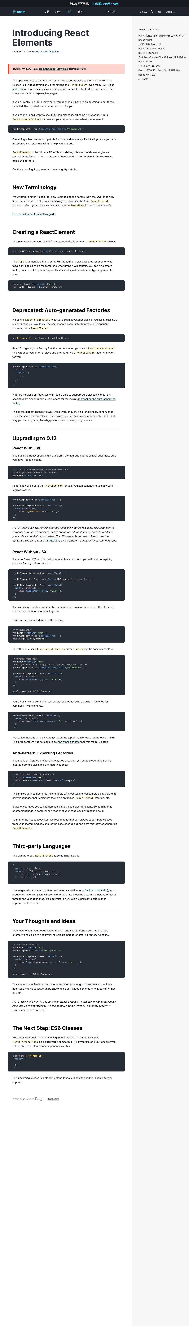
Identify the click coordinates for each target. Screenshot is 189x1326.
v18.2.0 (143, 11)
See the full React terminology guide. (34, 214)
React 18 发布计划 (148, 53)
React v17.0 (145, 61)
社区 (80, 11)
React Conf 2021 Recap (151, 48)
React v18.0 (145, 40)
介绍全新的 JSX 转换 (149, 66)
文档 (46, 11)
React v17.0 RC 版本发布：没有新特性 (159, 70)
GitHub (169, 11)
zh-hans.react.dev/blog (53, 68)
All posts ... (144, 79)
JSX (49, 455)
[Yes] (36, 1098)
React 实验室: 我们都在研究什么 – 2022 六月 (162, 35)
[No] (40, 1098)
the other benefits (69, 741)
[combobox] (122, 12)
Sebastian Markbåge (47, 51)
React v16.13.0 (146, 74)
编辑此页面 (53, 1098)
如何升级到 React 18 (149, 44)
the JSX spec (52, 540)
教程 (58, 11)
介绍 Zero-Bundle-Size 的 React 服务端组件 (162, 57)
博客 (69, 11)
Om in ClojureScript (95, 890)
